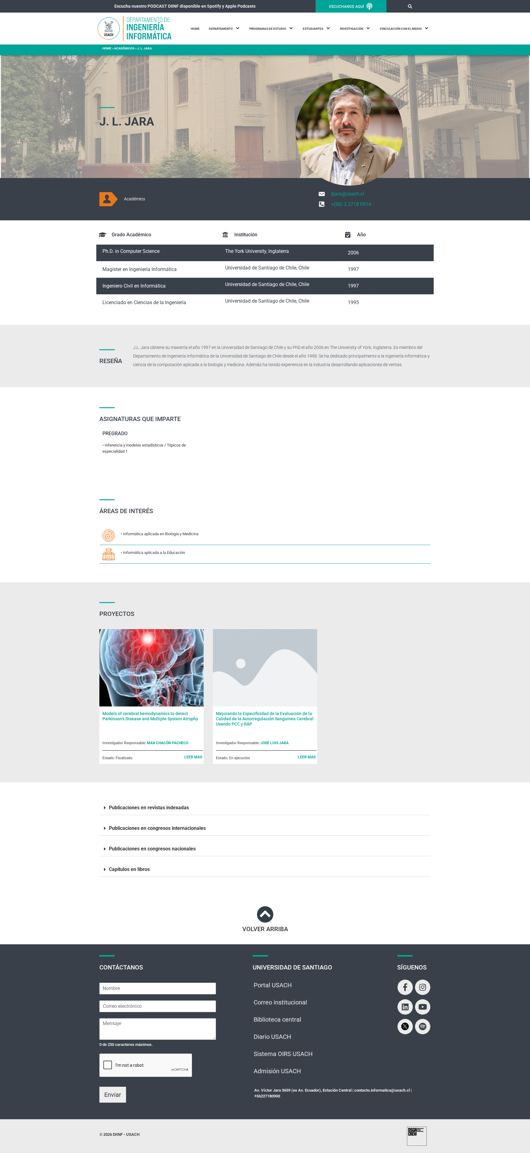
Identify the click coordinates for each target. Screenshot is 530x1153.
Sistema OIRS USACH (283, 1054)
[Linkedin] (405, 1007)
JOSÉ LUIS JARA (274, 743)
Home (106, 48)
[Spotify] (422, 1026)
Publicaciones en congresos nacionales (152, 849)
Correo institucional (280, 1002)
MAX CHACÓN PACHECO (167, 743)
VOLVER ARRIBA (265, 929)
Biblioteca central (277, 1019)
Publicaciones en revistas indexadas (149, 808)
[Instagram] (422, 987)
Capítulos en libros (129, 869)
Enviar (112, 1094)
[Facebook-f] (405, 987)
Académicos (124, 48)
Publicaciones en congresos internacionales (157, 828)
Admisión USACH (277, 1071)
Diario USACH (272, 1036)
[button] (410, 6)
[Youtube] (422, 1007)
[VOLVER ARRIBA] (265, 914)
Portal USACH (273, 985)
